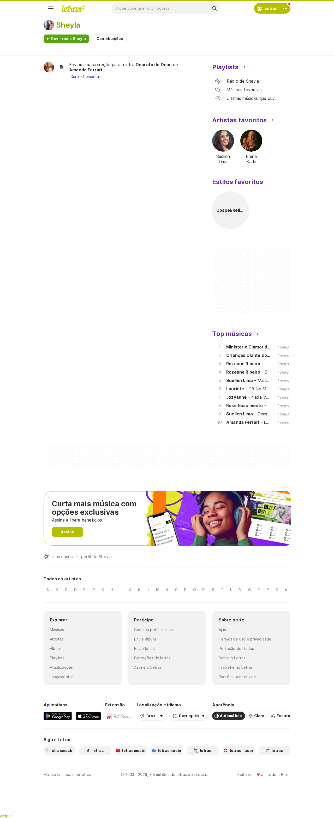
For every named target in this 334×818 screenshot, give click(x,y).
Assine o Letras (148, 667)
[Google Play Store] (58, 716)
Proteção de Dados (236, 648)
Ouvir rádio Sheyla (68, 38)
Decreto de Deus (154, 64)
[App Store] (88, 716)
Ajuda (224, 629)
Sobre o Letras (232, 658)
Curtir (75, 77)
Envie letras (144, 648)
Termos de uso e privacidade (245, 639)
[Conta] (285, 8)
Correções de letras (152, 658)
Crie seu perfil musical (154, 629)
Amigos (6, 816)
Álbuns (56, 648)
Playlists (57, 658)
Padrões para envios (237, 676)
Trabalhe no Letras (236, 667)
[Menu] (51, 8)
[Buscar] (214, 8)
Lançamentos (62, 676)
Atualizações (61, 667)
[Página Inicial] (46, 556)
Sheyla (68, 25)
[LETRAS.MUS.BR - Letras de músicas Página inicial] (73, 8)
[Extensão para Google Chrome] (119, 716)
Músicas (57, 629)
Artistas (57, 639)
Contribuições (110, 38)
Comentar (91, 77)
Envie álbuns (145, 639)
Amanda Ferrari (85, 69)
